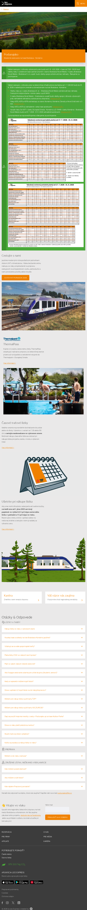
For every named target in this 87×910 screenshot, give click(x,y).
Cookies (5, 893)
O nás (46, 832)
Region (6, 9)
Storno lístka (6, 858)
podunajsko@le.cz (65, 793)
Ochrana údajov (8, 896)
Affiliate (5, 841)
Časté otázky (7, 854)
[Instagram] (7, 902)
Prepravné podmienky (10, 889)
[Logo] (7, 3)
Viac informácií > (9, 363)
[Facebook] (2, 903)
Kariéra (47, 841)
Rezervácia (7, 832)
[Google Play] (22, 882)
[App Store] (8, 882)
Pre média (48, 837)
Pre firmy (6, 837)
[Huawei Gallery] (36, 882)
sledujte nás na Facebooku (31, 815)
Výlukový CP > (55, 98)
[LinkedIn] (19, 902)
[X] (13, 902)
